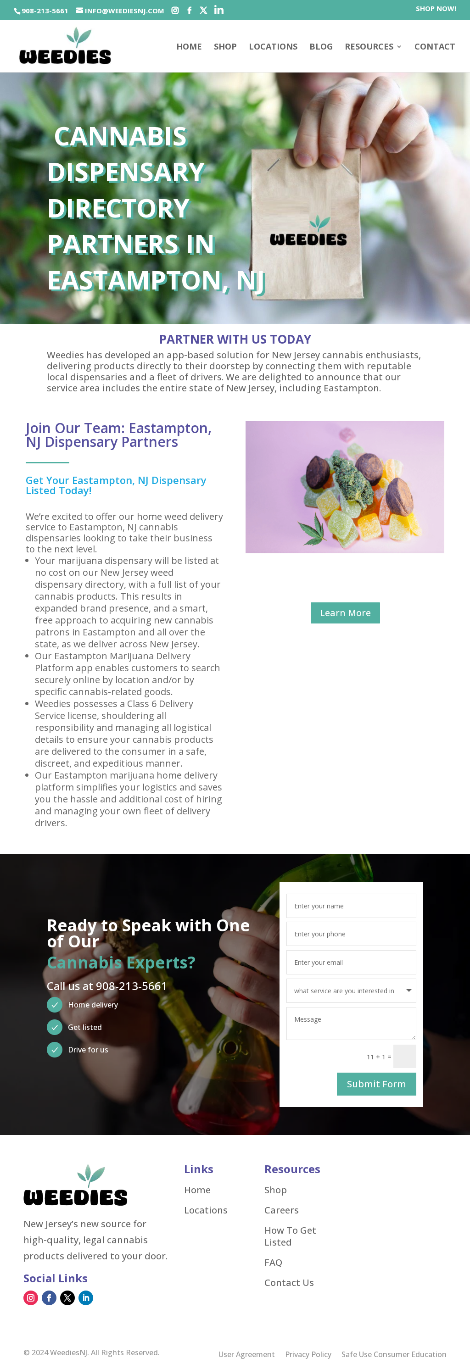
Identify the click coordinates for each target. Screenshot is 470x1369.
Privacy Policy (308, 1355)
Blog (321, 47)
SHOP (225, 47)
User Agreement (246, 1355)
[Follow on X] (67, 1298)
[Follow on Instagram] (30, 1298)
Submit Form (376, 1084)
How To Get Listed (290, 1236)
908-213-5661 (45, 10)
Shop (275, 1190)
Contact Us (289, 1283)
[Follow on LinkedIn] (85, 1298)
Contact (434, 47)
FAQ (273, 1263)
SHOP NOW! (436, 9)
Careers (281, 1210)
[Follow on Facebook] (49, 1298)
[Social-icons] (175, 10)
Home (189, 47)
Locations (273, 47)
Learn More (345, 613)
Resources (369, 47)
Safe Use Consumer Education (394, 1355)
